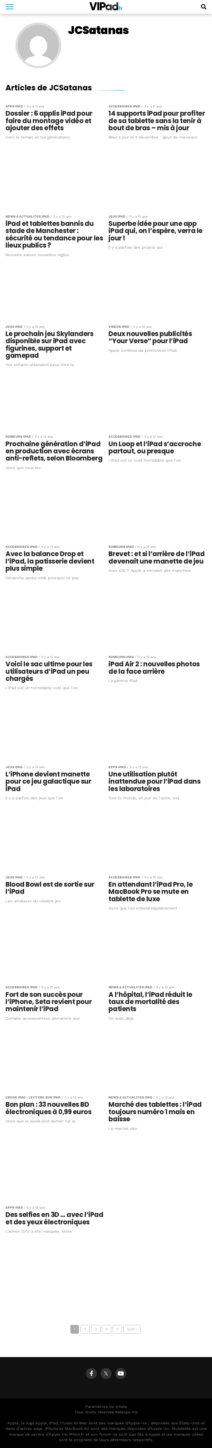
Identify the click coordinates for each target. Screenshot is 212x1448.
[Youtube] (120, 1373)
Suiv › (132, 1329)
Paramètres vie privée (106, 1406)
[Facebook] (91, 1373)
